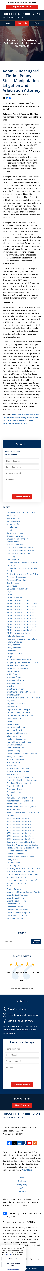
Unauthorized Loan (15, 898)
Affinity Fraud (13, 527)
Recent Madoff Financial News (20, 801)
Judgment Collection (16, 703)
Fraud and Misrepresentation (20, 659)
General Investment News (18, 665)
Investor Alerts (13, 695)
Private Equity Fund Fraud (18, 768)
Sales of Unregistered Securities (21, 842)
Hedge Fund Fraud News (17, 668)
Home (7, 23)
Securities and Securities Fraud (20, 856)
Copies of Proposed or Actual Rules (22, 574)
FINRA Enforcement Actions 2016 (21, 624)
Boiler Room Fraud (20, 414)
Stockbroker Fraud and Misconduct (22, 871)
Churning (11, 556)
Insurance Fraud (14, 677)
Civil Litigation (13, 559)
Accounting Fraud (14, 524)
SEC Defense (12, 815)
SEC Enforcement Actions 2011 (20, 821)
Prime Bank (12, 765)
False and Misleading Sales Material (22, 639)
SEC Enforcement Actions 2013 (20, 827)
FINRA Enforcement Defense (19, 633)
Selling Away (12, 859)
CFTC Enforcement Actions (18, 553)
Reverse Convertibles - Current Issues (23, 812)
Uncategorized (13, 903)
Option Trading (13, 750)
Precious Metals (14, 762)
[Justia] (24, 1143)
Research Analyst (14, 803)
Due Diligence (13, 583)
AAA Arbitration (13, 518)
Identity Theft (13, 671)
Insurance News (14, 683)
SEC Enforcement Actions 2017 (20, 839)
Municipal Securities (15, 730)
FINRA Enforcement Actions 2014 (21, 618)
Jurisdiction (12, 706)
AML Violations (13, 521)
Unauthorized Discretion (17, 895)
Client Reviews (22, 956)
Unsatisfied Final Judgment (18, 912)
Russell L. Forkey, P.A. (30, 1259)
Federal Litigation (14, 642)
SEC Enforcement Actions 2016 (20, 836)
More (36, 23)
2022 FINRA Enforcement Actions (21, 512)
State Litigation (13, 865)
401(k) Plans (12, 515)
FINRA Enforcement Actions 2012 (21, 612)
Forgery (10, 656)
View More (27, 1170)
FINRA (9, 594)
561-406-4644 (16, 1134)
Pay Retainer (22, 1098)
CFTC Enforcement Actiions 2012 (21, 547)
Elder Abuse (12, 586)
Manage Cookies (12, 1216)
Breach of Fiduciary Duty (17, 539)
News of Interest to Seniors (19, 742)
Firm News (11, 650)
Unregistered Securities (17, 909)
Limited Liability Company (18, 712)
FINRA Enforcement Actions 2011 (21, 609)
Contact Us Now (22, 496)
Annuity (10, 530)
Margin (10, 721)
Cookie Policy (35, 1213)
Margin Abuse (13, 724)
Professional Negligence (17, 786)
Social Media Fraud (15, 862)
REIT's (9, 795)
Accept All (13, 1259)
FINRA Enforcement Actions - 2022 (22, 603)
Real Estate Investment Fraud (20, 798)
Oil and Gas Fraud (14, 745)
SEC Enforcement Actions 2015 (20, 833)
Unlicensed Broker (15, 906)
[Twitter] (14, 1143)
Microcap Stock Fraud (16, 727)
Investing (11, 686)
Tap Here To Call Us (22, 6)
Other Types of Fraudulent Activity (22, 753)
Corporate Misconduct (17, 580)
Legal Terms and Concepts (18, 709)
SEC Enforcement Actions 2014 (20, 830)
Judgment (11, 700)
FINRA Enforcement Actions (19, 600)
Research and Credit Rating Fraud (21, 806)
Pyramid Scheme (14, 792)
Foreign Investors (14, 653)
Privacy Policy (22, 1184)
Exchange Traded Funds (17, 589)
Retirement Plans (14, 809)
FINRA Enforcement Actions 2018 (21, 630)
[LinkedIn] (19, 1143)
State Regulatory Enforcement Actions (24, 868)
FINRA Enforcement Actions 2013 (21, 615)
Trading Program (14, 889)
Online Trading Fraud (16, 747)
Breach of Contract (15, 536)
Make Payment (22, 1105)
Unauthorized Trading (16, 901)
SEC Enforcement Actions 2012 (20, 824)
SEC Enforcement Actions (14, 420)
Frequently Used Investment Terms (22, 662)
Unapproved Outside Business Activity (24, 892)
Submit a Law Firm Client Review (22, 988)
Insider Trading (13, 674)
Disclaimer (22, 1181)
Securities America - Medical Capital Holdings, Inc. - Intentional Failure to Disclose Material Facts (23, 848)
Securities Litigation (15, 853)
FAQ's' (9, 592)
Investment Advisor (15, 689)
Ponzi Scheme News (15, 759)
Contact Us (22, 23)
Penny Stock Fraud (29, 417)
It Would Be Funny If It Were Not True (23, 698)
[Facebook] (9, 1143)
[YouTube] (29, 1143)
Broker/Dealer (13, 541)
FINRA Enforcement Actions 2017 (21, 627)
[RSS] (35, 1143)
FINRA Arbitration (14, 597)
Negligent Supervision (16, 739)
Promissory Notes (15, 789)
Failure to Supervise (15, 636)
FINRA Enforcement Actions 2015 (21, 621)
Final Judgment (13, 644)
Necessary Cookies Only (13, 1264)
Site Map (22, 1188)
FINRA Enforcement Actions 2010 (21, 606)
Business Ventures (15, 544)
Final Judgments (14, 647)
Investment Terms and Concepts (21, 692)
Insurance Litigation (15, 680)
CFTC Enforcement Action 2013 (20, 550)
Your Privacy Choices (17, 1213)
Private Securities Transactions (20, 777)
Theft (9, 886)
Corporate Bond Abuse (17, 577)
